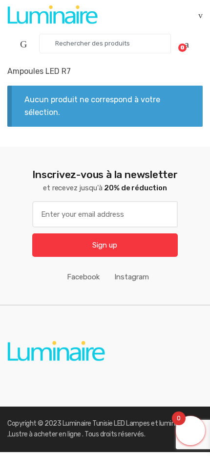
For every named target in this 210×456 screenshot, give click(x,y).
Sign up (104, 245)
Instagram (131, 277)
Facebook (83, 277)
